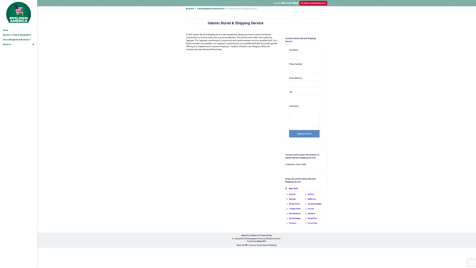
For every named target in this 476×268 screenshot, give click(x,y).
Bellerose (312, 199)
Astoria (311, 194)
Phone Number (296, 64)
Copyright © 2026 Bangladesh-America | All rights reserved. (257, 239)
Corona (311, 209)
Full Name (294, 50)
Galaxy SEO (261, 241)
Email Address (296, 78)
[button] (33, 44)
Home (191, 8)
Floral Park (312, 218)
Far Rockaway (294, 218)
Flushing (292, 223)
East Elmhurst (294, 214)
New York (293, 188)
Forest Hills (312, 223)
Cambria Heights (315, 204)
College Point (294, 209)
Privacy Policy (266, 235)
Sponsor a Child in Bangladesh (17, 35)
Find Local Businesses (314, 3)
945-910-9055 (289, 3)
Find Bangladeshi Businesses (211, 8)
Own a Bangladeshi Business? (16, 39)
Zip (291, 92)
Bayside (292, 199)
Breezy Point (294, 204)
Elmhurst (311, 214)
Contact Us (254, 235)
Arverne (292, 194)
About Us (245, 235)
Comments (293, 106)
